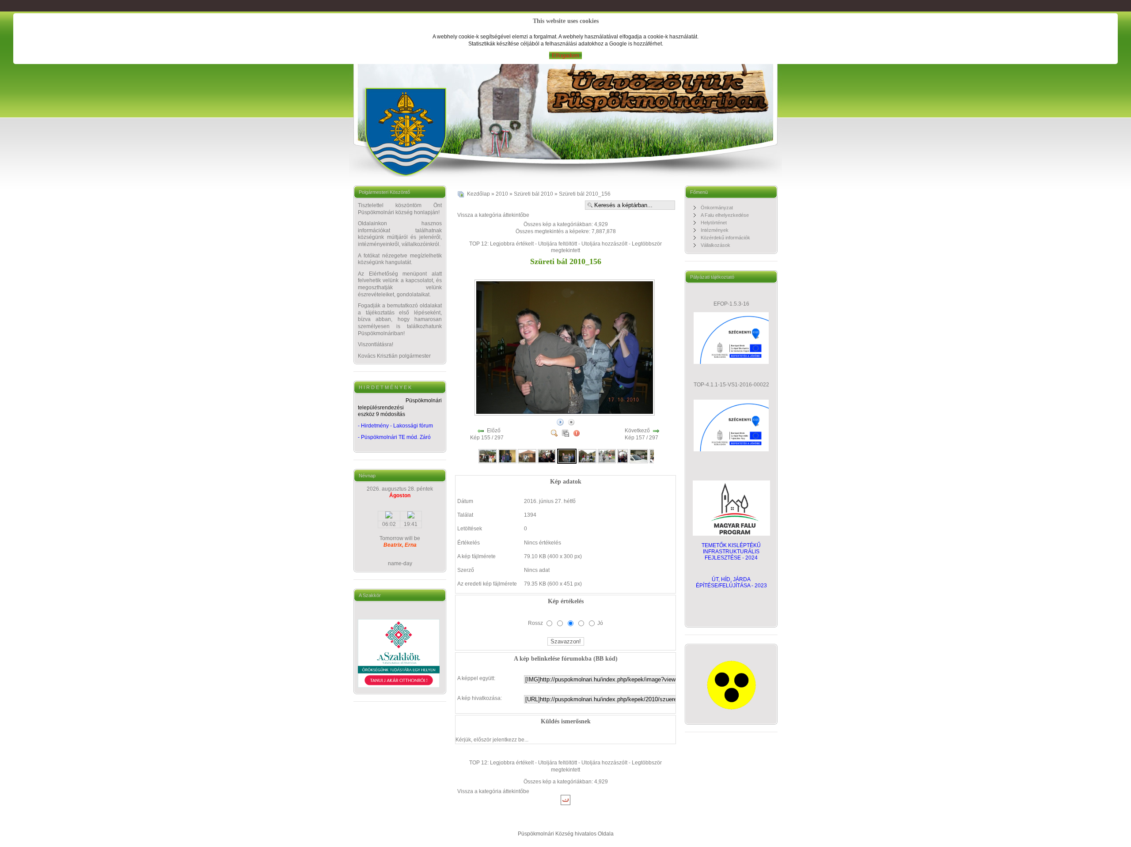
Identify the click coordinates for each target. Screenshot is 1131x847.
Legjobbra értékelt (512, 244)
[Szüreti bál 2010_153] (507, 456)
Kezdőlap (478, 194)
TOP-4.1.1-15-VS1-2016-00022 (731, 385)
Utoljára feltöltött (557, 244)
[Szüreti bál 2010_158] (607, 456)
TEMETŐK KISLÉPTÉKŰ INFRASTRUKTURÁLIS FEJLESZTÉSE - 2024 (731, 551)
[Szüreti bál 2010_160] (639, 456)
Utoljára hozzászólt (604, 244)
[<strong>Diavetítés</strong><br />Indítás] (560, 422)
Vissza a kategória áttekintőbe (493, 215)
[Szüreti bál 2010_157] (587, 456)
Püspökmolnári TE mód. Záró (396, 437)
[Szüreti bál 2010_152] (487, 456)
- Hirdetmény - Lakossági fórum (395, 426)
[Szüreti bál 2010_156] (565, 413)
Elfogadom (565, 55)
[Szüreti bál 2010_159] (622, 456)
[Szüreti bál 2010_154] (527, 456)
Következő (637, 430)
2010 (502, 194)
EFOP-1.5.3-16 (731, 304)
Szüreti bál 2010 (533, 194)
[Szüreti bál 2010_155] (547, 456)
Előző (494, 430)
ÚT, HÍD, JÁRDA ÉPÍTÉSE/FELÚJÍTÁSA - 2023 (731, 582)
